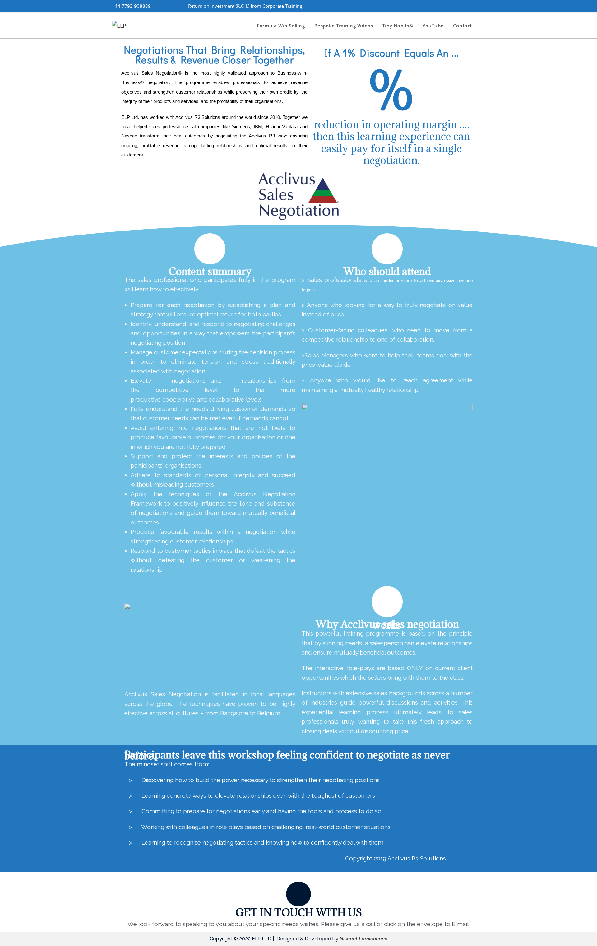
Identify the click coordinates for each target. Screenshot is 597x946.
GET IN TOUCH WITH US (298, 912)
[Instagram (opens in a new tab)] (451, 6)
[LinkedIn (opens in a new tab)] (461, 6)
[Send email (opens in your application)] (481, 6)
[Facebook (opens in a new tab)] (440, 6)
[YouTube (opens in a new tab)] (472, 6)
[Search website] (483, 25)
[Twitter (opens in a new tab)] (430, 6)
